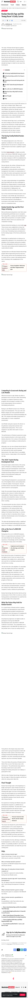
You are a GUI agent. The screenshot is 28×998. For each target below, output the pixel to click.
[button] (22, 995)
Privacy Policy (9, 944)
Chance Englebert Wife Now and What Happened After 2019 (17, 267)
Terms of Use (9, 995)
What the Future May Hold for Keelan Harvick (13, 92)
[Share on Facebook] (5, 20)
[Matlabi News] (10, 1)
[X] (23, 987)
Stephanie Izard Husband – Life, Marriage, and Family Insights (18, 548)
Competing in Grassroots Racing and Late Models (13, 81)
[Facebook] (21, 987)
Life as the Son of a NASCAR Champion (13, 89)
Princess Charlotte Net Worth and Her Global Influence (18, 818)
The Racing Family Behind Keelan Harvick (14, 73)
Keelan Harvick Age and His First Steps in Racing (13, 76)
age (25, 225)
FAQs (5, 98)
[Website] (26, 956)
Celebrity (4, 10)
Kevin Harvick (10, 152)
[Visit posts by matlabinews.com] (3, 24)
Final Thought (7, 96)
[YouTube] (25, 987)
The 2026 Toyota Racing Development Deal (13, 85)
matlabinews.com (8, 24)
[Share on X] (7, 20)
